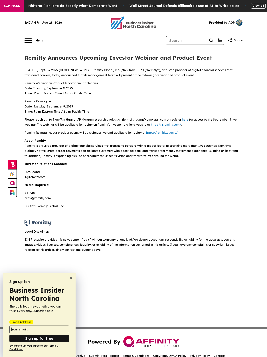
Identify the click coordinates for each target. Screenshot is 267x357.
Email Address (21, 322)
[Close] (71, 278)
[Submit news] (12, 164)
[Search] (211, 40)
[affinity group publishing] (12, 183)
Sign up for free (39, 338)
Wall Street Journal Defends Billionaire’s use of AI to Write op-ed (184, 6)
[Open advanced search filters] (219, 40)
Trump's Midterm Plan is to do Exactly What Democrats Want (65, 6)
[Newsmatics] (12, 192)
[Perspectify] (12, 174)
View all (258, 5)
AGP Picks (12, 6)
